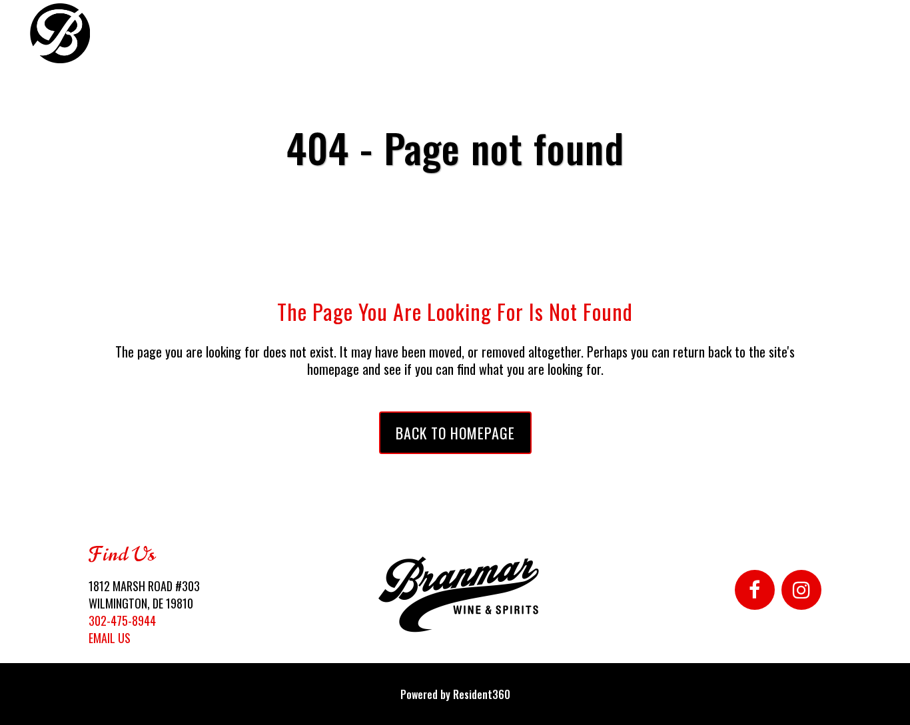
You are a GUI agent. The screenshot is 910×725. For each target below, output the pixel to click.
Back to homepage (455, 432)
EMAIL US (110, 637)
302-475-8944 (122, 620)
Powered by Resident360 (455, 694)
